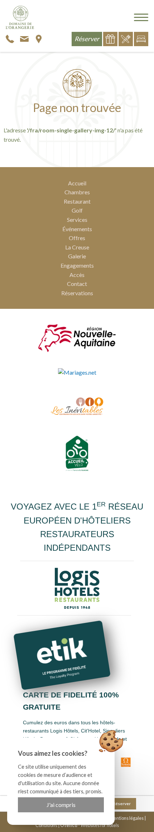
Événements (77, 228)
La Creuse (77, 247)
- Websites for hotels (89, 825)
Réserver (121, 803)
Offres (77, 237)
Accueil (77, 183)
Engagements (77, 265)
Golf (77, 210)
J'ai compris (61, 804)
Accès (77, 274)
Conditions (46, 825)
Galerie (77, 256)
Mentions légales (127, 818)
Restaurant (77, 201)
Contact (77, 283)
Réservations (77, 293)
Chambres (77, 192)
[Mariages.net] (77, 372)
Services (77, 219)
